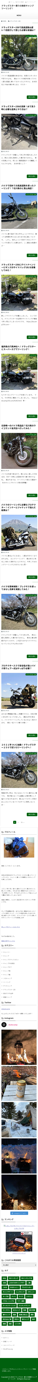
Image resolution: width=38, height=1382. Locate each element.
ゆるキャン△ (14, 1287)
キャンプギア (7, 967)
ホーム (12, 2)
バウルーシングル (8, 1301)
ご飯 (29, 1283)
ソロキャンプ (7, 978)
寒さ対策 (32, 1310)
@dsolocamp (5, 1009)
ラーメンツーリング (9, 1305)
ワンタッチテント (24, 1305)
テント (14, 1296)
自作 (33, 1319)
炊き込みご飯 (7, 1319)
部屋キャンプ (7, 997)
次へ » (22, 822)
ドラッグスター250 (15, 21)
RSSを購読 (21, 2)
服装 (32, 1315)
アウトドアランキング (19, 1253)
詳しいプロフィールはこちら (10, 927)
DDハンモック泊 (26, 1278)
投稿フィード (7, 1341)
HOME (4, 21)
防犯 (10, 1324)
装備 (4, 1324)
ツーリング (6, 982)
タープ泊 (5, 1296)
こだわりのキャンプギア (16, 1283)
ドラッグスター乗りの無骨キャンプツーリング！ (17, 7)
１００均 (17, 1324)
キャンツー (6, 952)
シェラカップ (20, 1292)
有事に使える (23, 1315)
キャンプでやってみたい (11, 960)
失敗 (24, 1310)
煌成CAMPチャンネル (8, 941)
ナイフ (21, 1296)
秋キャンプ (25, 1319)
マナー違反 (20, 1301)
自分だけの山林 (8, 993)
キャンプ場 (6, 971)
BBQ (4, 1278)
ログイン (6, 1338)
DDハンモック (13, 1278)
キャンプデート (8, 1292)
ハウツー (29, 1296)
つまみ (5, 1287)
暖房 (14, 1315)
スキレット (31, 1292)
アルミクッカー (27, 1287)
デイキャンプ (7, 986)
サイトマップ (31, 2)
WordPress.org (8, 1349)
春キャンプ (6, 1315)
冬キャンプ (16, 1310)
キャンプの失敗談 (9, 963)
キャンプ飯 (6, 975)
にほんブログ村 (19, 1228)
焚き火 (16, 1319)
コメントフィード (9, 1345)
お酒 (4, 1283)
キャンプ (6, 956)
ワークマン (6, 1310)
